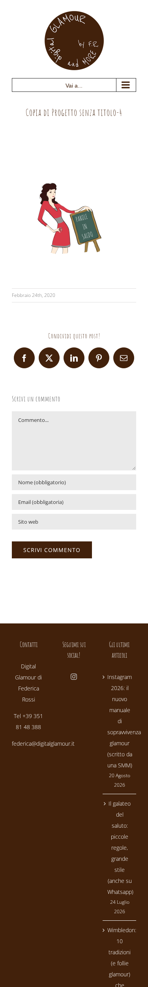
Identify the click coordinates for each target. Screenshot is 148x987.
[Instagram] (74, 677)
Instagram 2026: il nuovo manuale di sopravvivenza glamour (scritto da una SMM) (119, 721)
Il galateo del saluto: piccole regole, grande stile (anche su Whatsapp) (119, 848)
